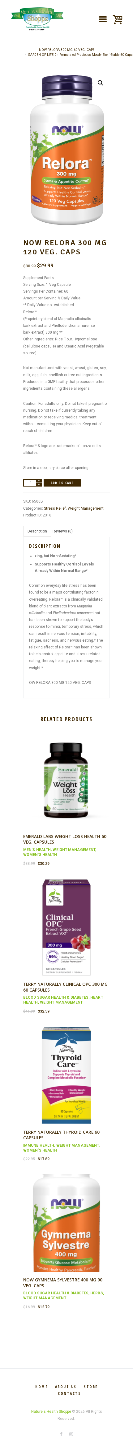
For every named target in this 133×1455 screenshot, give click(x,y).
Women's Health (40, 855)
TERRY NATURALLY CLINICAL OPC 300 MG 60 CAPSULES (65, 987)
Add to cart (62, 483)
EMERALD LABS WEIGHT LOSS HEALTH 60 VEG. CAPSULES (64, 839)
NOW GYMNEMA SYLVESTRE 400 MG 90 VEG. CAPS (62, 1283)
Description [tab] (37, 531)
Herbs (96, 1293)
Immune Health (38, 1145)
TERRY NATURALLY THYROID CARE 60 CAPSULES (61, 1135)
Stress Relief (55, 508)
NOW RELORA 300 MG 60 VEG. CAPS (66, 50)
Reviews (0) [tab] (63, 531)
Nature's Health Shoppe (51, 1411)
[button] (100, 82)
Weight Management (86, 508)
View (66, 774)
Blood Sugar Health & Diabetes (55, 997)
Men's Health (37, 850)
